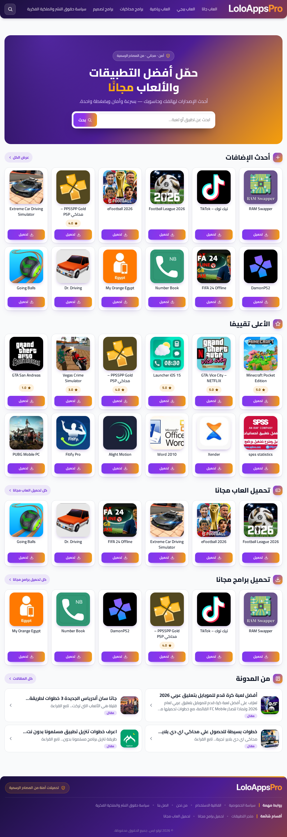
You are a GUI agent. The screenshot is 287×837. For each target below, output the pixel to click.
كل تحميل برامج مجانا (29, 579)
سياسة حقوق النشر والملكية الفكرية (56, 9)
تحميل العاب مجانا (176, 816)
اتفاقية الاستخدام (208, 805)
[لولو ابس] (256, 9)
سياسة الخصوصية (242, 805)
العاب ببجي (186, 9)
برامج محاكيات (131, 9)
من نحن (182, 805)
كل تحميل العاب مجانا (30, 490)
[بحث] (10, 9)
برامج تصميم (103, 9)
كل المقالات (23, 678)
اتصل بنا (162, 805)
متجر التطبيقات (242, 816)
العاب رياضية (160, 9)
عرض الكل (21, 157)
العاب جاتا (209, 9)
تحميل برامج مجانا (211, 816)
